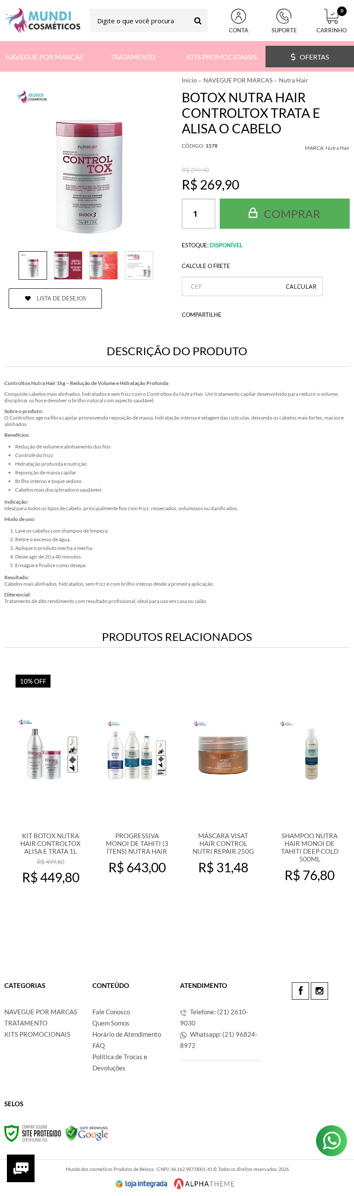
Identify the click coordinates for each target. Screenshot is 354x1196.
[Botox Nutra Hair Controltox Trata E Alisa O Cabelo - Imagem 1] (33, 265)
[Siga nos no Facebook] (300, 991)
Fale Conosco (111, 1012)
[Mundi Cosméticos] (42, 20)
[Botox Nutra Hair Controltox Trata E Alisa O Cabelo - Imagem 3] (103, 265)
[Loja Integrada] (142, 1184)
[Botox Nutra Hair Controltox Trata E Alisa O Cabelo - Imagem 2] (68, 265)
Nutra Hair (293, 80)
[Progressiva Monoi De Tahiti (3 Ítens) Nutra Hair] (137, 798)
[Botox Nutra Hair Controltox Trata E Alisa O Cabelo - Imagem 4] (139, 265)
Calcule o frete (206, 265)
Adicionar (56, 913)
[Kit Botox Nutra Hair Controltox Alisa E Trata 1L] (50, 798)
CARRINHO (331, 21)
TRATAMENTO (25, 1023)
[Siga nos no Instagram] (319, 991)
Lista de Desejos (60, 298)
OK (301, 286)
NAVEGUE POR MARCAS (237, 80)
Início (189, 80)
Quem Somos (111, 1023)
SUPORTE (284, 30)
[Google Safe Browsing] (86, 1133)
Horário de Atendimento (126, 1034)
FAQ (98, 1045)
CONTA (238, 30)
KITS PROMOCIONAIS (37, 1034)
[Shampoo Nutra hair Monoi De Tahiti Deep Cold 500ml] (309, 798)
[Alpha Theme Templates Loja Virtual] (204, 1183)
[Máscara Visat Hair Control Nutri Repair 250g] (223, 798)
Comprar (291, 214)
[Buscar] (198, 20)
